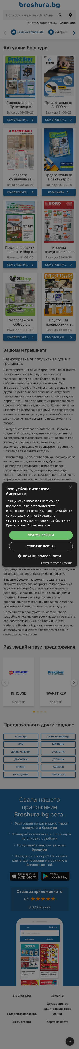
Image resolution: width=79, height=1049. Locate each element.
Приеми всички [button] (41, 535)
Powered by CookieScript (56, 563)
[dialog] (39, 524)
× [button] (70, 487)
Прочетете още (38, 525)
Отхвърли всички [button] (41, 546)
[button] (39, 556)
